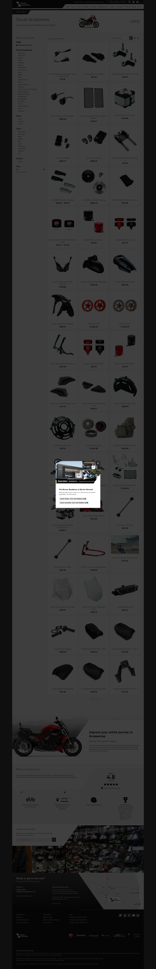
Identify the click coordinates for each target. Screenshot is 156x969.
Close (98, 463)
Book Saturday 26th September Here (74, 503)
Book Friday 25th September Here (73, 499)
